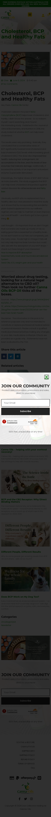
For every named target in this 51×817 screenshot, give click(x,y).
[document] (25, 408)
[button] (47, 377)
